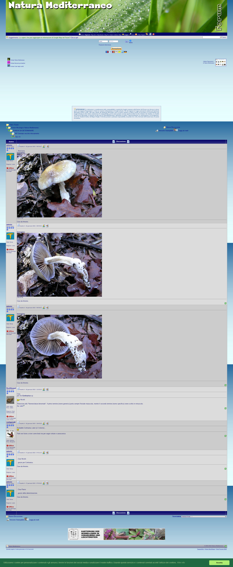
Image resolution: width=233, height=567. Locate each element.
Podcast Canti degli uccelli (17, 66)
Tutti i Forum (14, 125)
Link (21, 406)
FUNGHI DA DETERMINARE (23, 131)
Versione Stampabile (166, 131)
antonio (9, 145)
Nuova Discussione (173, 127)
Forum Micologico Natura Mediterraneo (25, 128)
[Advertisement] (116, 85)
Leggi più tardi (183, 131)
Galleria (116, 34)
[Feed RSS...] (136, 34)
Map (120, 34)
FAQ (139, 34)
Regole (143, 34)
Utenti (111, 34)
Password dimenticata (105, 45)
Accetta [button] (219, 563)
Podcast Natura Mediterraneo (18, 60)
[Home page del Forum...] (80, 34)
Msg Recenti (100, 34)
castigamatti (11, 422)
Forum (82, 34)
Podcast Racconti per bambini (18, 63)
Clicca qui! (74, 37)
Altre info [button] (181, 563)
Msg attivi (93, 34)
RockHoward (11, 388)
